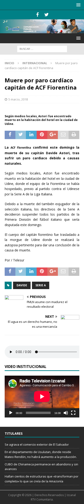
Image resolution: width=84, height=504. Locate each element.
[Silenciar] (65, 413)
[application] (42, 396)
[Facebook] (37, 14)
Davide (22, 285)
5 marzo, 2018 (18, 99)
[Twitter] (46, 14)
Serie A (40, 285)
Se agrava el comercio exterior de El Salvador (37, 444)
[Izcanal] (42, 30)
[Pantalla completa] (73, 413)
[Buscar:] (42, 49)
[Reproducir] (10, 413)
